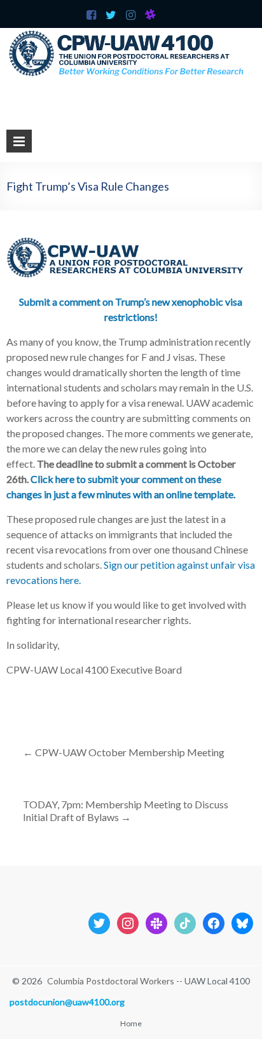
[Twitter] (99, 921)
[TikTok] (185, 921)
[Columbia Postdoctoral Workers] (131, 34)
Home (131, 1023)
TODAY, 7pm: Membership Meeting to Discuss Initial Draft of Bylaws (125, 810)
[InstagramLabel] (128, 921)
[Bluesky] (242, 921)
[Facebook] (213, 921)
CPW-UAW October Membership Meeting (123, 752)
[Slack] (156, 921)
